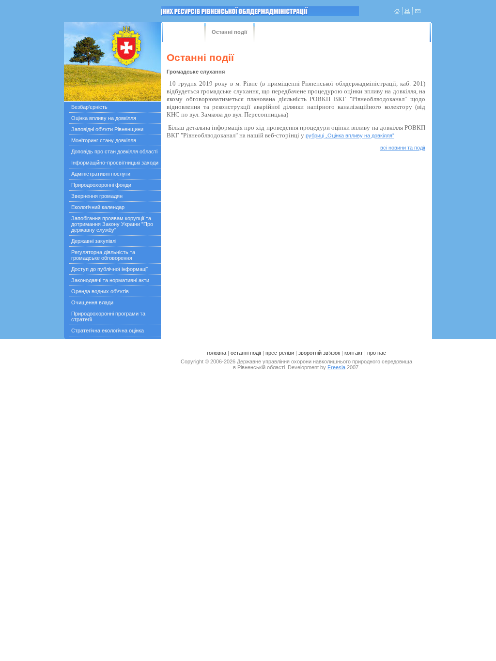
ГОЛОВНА (180, 32)
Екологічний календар (97, 207)
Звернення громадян (97, 196)
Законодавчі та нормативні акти (110, 280)
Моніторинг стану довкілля (103, 140)
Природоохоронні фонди (101, 185)
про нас (376, 353)
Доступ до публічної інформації (109, 269)
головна (216, 353)
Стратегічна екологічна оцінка (107, 330)
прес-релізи (279, 353)
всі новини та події (402, 147)
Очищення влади (92, 302)
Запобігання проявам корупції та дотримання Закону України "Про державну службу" (112, 224)
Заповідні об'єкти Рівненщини (107, 129)
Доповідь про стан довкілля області (114, 151)
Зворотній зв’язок (326, 32)
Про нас (397, 32)
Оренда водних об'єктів (100, 291)
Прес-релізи (280, 32)
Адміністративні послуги (100, 174)
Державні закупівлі (93, 241)
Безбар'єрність (89, 107)
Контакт (367, 32)
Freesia (336, 367)
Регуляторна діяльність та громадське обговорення (103, 255)
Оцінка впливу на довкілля (103, 118)
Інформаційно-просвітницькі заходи (114, 162)
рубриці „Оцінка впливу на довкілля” (350, 135)
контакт (353, 353)
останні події (246, 353)
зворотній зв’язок (319, 353)
